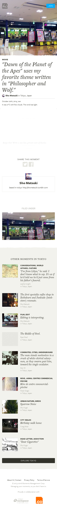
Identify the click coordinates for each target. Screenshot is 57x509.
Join (50, 5)
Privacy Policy (29, 480)
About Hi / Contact (14, 480)
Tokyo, (26, 95)
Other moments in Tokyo (28, 259)
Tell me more (28, 118)
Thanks (28, 148)
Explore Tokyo (28, 460)
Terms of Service (43, 480)
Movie (5, 59)
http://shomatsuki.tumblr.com (35, 187)
